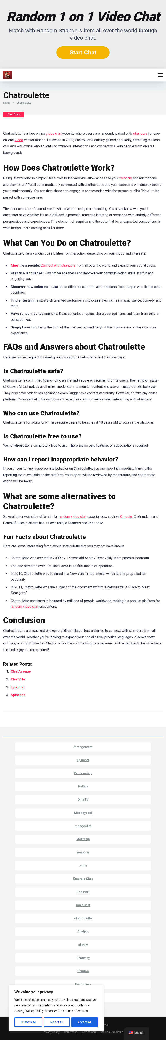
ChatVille (18, 679)
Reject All (56, 1022)
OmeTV (83, 799)
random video (21, 606)
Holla (83, 865)
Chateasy (83, 958)
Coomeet (83, 892)
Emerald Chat (83, 878)
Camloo (83, 971)
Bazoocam (83, 984)
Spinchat (18, 695)
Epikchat (18, 687)
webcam (125, 178)
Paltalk (83, 786)
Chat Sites (14, 114)
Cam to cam (89, 1032)
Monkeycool (83, 813)
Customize (28, 1022)
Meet (15, 265)
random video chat (72, 517)
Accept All (84, 1022)
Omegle (126, 517)
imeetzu (83, 852)
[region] (56, 1008)
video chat (53, 133)
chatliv (83, 944)
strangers (140, 133)
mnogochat (83, 826)
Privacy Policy (51, 1032)
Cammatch (70, 1032)
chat (35, 606)
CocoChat (83, 905)
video (19, 140)
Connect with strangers (58, 265)
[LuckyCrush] (7, 74)
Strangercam (83, 747)
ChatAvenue (21, 671)
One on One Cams (112, 1032)
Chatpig (83, 931)
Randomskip (83, 773)
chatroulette (83, 918)
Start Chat (83, 52)
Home (6, 102)
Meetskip (83, 839)
